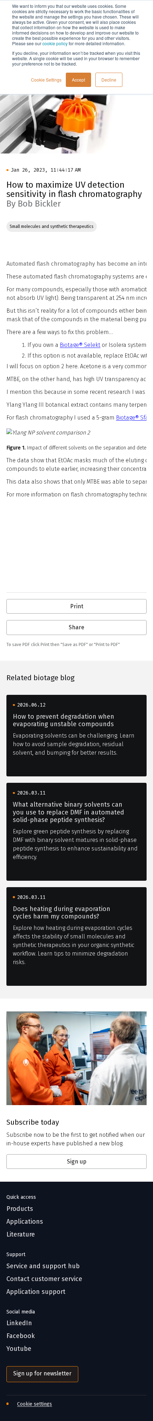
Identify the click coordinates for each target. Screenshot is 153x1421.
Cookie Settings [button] (46, 80)
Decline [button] (108, 80)
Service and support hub (43, 1266)
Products (19, 1209)
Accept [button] (78, 80)
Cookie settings (34, 1404)
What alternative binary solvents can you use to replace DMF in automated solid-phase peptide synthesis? (68, 812)
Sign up (76, 1161)
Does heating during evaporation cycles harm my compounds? (61, 913)
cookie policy (55, 43)
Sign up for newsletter (42, 1373)
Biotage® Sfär (133, 417)
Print (76, 606)
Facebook (20, 1336)
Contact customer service (44, 1279)
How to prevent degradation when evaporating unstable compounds (63, 720)
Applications (24, 1221)
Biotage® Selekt (80, 345)
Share (76, 627)
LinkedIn (19, 1323)
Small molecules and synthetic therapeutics (52, 226)
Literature (20, 1234)
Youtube (18, 1349)
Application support (35, 1292)
